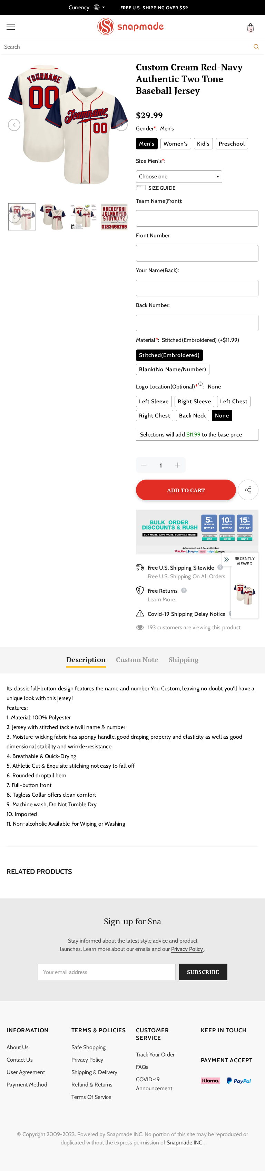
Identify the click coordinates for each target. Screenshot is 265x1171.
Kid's (203, 143)
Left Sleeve (154, 401)
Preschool (232, 143)
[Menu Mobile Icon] (11, 27)
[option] (68, 124)
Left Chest (233, 401)
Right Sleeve (194, 401)
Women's (176, 143)
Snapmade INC (184, 1142)
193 (152, 627)
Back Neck (192, 415)
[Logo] (134, 27)
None (222, 415)
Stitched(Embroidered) (169, 355)
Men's (147, 143)
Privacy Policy (187, 949)
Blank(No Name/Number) (172, 369)
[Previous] (14, 125)
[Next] (121, 125)
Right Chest (154, 415)
